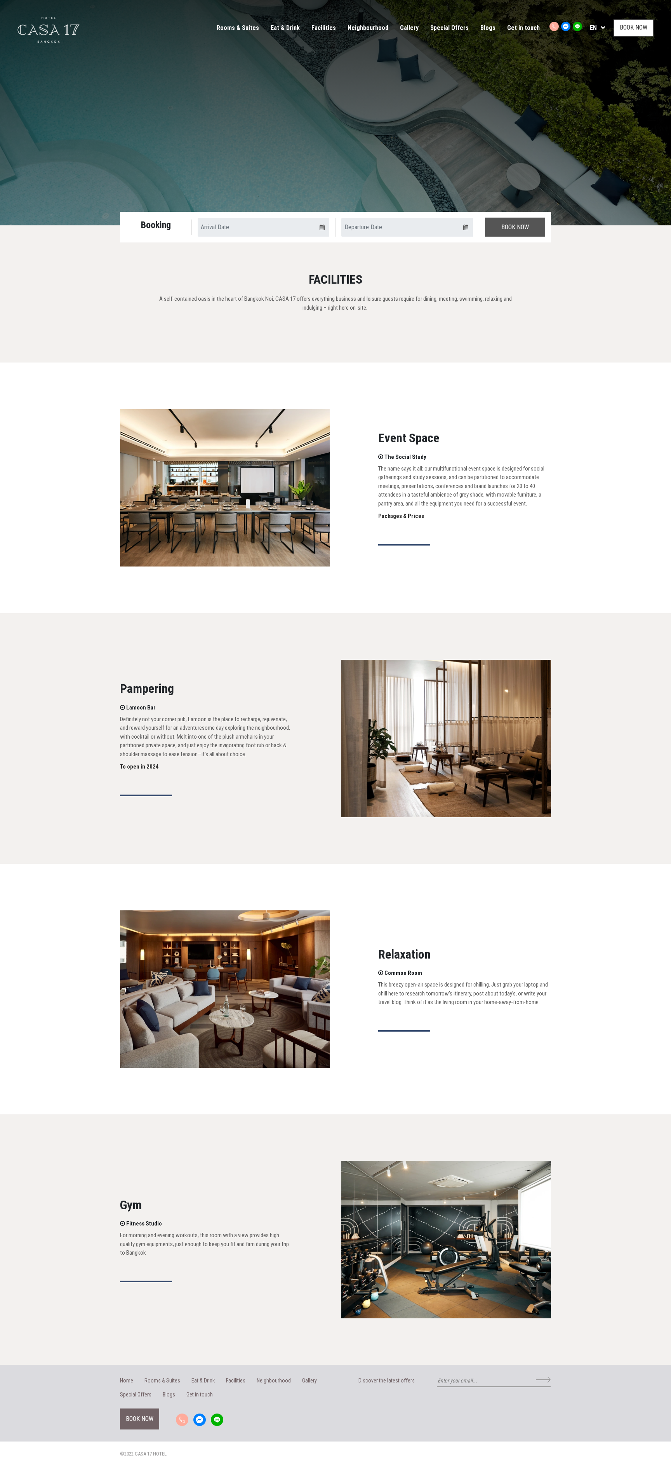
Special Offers (449, 27)
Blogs (487, 27)
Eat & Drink (285, 27)
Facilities (323, 27)
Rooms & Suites (238, 27)
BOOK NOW (633, 27)
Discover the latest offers (386, 1380)
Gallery (409, 27)
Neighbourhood (368, 27)
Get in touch (523, 27)
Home (126, 1380)
